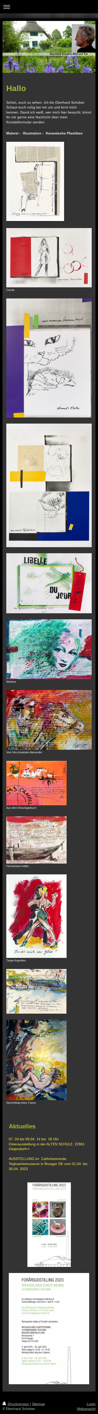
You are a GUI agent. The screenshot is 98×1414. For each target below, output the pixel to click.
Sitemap (38, 1404)
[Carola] (49, 257)
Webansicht (86, 1409)
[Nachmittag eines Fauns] (36, 1060)
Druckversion (18, 1404)
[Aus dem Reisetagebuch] (36, 783)
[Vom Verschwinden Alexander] (49, 720)
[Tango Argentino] (36, 916)
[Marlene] (49, 649)
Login (91, 1404)
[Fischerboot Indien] (36, 840)
